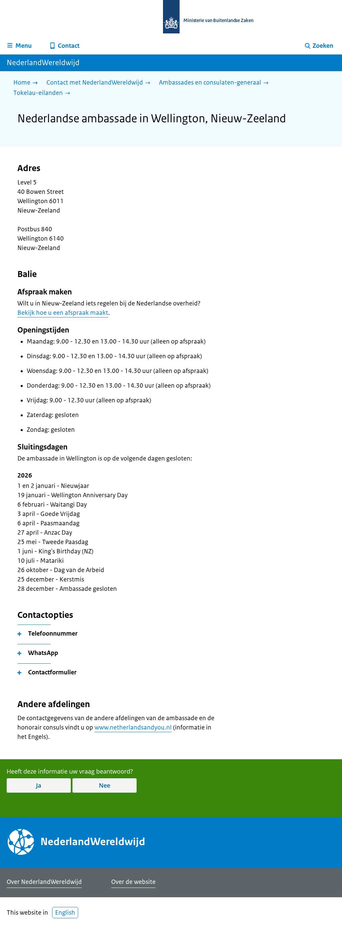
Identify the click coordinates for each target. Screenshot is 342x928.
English (65, 913)
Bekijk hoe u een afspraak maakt (62, 313)
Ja (38, 785)
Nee (104, 785)
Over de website (133, 882)
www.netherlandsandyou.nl (133, 727)
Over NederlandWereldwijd (44, 882)
